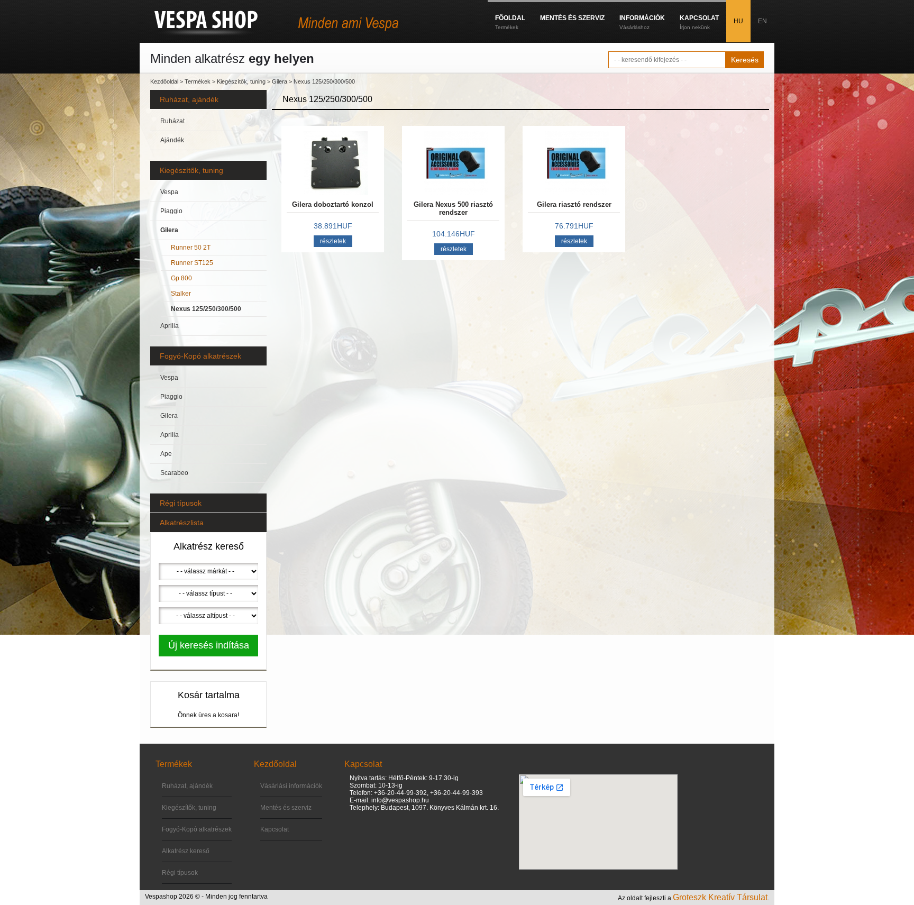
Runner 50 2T (191, 247)
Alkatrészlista (182, 522)
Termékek (198, 81)
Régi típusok (181, 503)
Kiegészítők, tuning (241, 81)
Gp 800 (181, 278)
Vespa (169, 192)
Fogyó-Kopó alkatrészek (200, 356)
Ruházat (172, 121)
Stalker (181, 293)
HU (738, 21)
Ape (166, 454)
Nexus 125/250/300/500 (324, 81)
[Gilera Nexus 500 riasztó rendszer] (453, 163)
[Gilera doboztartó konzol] (333, 163)
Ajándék (172, 140)
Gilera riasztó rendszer (574, 204)
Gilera (279, 81)
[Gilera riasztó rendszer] (574, 163)
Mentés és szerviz (286, 807)
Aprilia (169, 326)
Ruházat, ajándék (189, 99)
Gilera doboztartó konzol (332, 204)
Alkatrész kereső (185, 851)
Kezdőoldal (164, 81)
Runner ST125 (192, 263)
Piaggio (171, 211)
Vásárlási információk (291, 786)
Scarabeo (174, 473)
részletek (333, 241)
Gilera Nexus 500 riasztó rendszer (453, 208)
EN (762, 21)
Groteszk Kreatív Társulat (720, 897)
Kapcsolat (274, 829)
